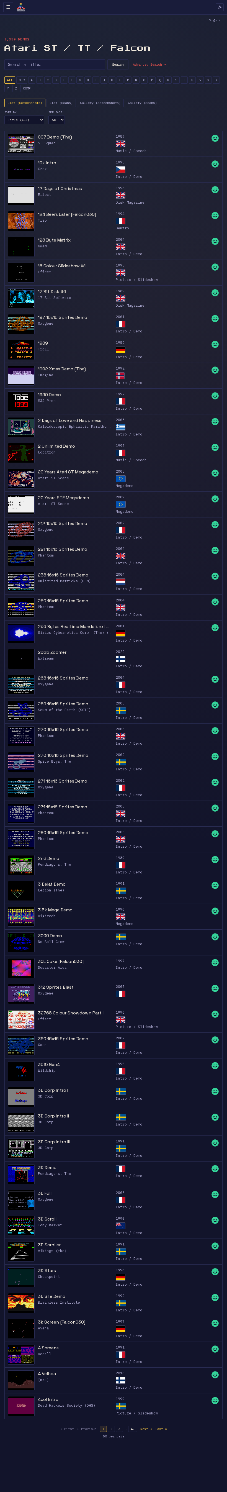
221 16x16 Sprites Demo (62, 549)
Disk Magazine (130, 202)
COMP (27, 88)
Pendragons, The (54, 864)
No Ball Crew (51, 941)
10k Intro (47, 163)
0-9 (22, 80)
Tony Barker (50, 1225)
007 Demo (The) (55, 137)
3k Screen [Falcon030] (61, 1322)
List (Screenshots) (24, 103)
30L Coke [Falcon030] (61, 961)
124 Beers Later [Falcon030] (67, 214)
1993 (120, 445)
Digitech (47, 916)
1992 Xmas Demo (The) (62, 369)
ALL (10, 80)
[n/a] (43, 1379)
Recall (44, 1354)
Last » (161, 1429)
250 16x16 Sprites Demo (63, 601)
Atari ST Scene (53, 478)
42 (133, 1429)
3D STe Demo (51, 1296)
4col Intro (48, 1399)
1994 (120, 213)
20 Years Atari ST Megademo (68, 472)
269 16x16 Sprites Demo (63, 704)
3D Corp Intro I (53, 1090)
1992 (120, 368)
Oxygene (45, 323)
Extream (45, 658)
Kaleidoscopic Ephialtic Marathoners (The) (83, 426)
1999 (120, 1398)
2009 (120, 497)
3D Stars (47, 1270)
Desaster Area (52, 967)
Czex (42, 168)
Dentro (122, 228)
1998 (120, 1270)
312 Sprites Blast (56, 987)
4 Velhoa (47, 1373)
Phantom (45, 555)
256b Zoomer (52, 652)
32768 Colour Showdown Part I (71, 1013)
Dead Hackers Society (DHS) (67, 1405)
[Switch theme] (220, 7)
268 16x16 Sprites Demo (63, 678)
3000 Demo (50, 936)
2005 (120, 471)
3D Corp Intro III (54, 1142)
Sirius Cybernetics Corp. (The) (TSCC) (79, 632)
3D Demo (47, 1167)
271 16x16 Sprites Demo (62, 781)
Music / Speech (131, 150)
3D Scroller (49, 1245)
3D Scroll (47, 1219)
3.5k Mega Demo (55, 910)
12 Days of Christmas (60, 188)
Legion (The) (51, 890)
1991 (120, 883)
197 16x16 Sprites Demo (62, 317)
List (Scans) (61, 103)
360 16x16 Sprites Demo (63, 1039)
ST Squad (47, 143)
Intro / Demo (129, 176)
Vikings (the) (52, 1251)
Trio (42, 220)
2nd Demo (48, 858)
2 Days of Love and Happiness (69, 420)
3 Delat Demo (52, 884)
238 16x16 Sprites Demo (63, 575)
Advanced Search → (149, 64)
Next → (146, 1429)
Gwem (42, 246)
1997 (120, 960)
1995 (120, 162)
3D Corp (45, 1096)
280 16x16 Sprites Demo (63, 832)
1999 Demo (49, 395)
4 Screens (48, 1348)
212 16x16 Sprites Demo (62, 523)
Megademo (124, 485)
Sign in (216, 20)
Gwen (42, 1044)
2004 (120, 239)
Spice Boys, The (54, 761)
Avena (43, 1328)
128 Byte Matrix (54, 240)
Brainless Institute (59, 1302)
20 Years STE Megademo (63, 498)
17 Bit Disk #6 (52, 291)
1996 (120, 188)
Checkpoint (49, 1276)
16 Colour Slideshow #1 (62, 266)
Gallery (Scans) (142, 103)
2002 (120, 523)
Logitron (47, 452)
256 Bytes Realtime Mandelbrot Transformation (75, 626)
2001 (120, 316)
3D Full (44, 1193)
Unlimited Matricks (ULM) (64, 581)
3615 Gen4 (49, 1064)
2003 (120, 419)
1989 (120, 136)
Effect (44, 194)
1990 (120, 1064)
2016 (120, 1373)
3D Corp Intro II (53, 1116)
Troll (43, 349)
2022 (120, 651)
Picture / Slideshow (137, 279)
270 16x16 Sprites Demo (63, 729)
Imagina (45, 375)
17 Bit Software (54, 297)
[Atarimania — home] (21, 7)
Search (118, 64)
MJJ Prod (47, 400)
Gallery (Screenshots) (100, 103)
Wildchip (47, 1070)
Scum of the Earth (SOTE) (64, 709)
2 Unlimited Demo (56, 446)
